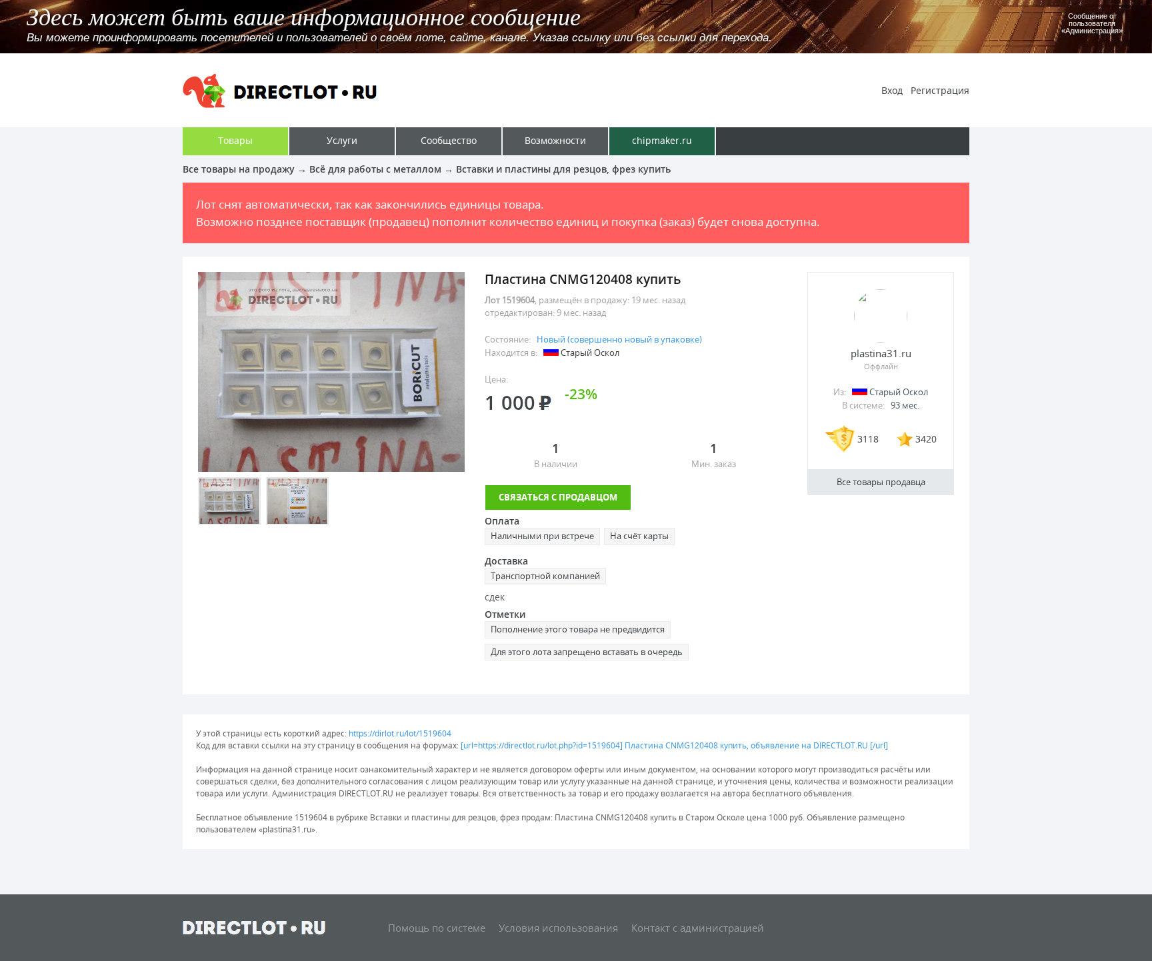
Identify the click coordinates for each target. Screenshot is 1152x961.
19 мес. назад (658, 300)
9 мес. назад (581, 313)
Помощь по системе (436, 927)
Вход (892, 90)
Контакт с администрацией (697, 927)
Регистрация (940, 90)
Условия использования (558, 927)
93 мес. (905, 405)
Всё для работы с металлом (375, 169)
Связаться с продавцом (558, 497)
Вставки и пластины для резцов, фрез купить (563, 169)
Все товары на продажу (239, 169)
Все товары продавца (881, 482)
